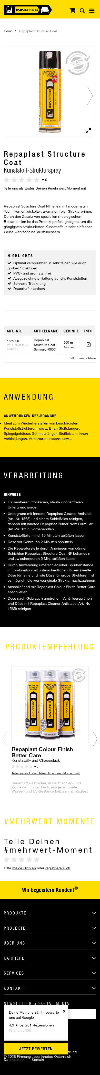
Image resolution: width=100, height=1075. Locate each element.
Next (92, 96)
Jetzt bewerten (36, 1049)
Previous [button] (5, 739)
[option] (50, 740)
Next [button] (95, 739)
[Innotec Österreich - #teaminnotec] (28, 9)
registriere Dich (57, 868)
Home (8, 31)
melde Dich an (24, 868)
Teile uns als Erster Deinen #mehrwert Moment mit (45, 188)
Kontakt (38, 1059)
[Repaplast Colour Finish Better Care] (50, 704)
